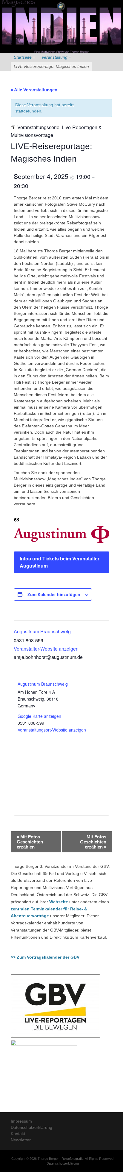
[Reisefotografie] (61, 6)
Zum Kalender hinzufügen (53, 594)
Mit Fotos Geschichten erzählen (30, 841)
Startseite (25, 57)
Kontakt (18, 1133)
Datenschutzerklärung (31, 1127)
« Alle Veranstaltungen (34, 89)
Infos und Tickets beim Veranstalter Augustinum (59, 562)
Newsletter (21, 1139)
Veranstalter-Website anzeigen (46, 648)
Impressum (21, 1121)
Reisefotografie (72, 1158)
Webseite (58, 901)
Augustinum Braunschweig (42, 631)
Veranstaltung (56, 57)
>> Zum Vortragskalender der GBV (45, 957)
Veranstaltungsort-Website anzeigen (52, 730)
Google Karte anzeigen (39, 716)
